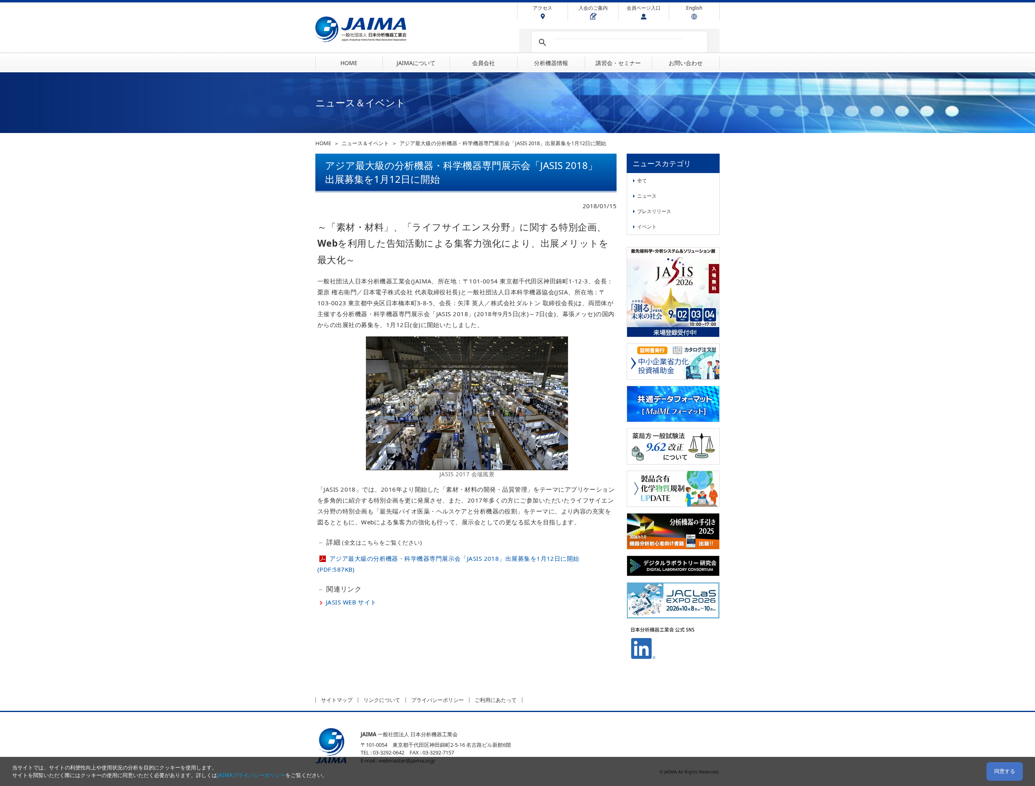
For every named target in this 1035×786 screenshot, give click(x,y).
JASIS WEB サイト (351, 602)
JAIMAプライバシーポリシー (251, 775)
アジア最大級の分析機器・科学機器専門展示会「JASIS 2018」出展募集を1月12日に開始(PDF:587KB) (448, 563)
